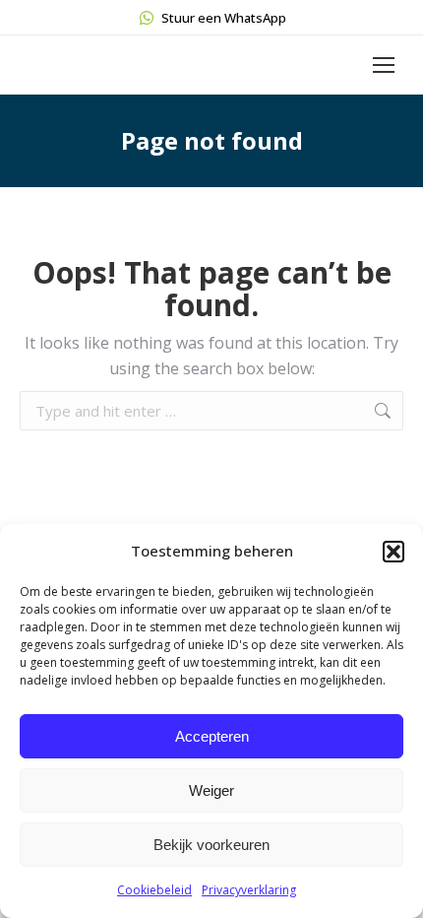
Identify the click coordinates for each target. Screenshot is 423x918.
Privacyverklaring (249, 890)
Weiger (211, 790)
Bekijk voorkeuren (211, 844)
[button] (393, 551)
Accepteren (212, 736)
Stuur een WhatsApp (223, 18)
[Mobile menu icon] (383, 65)
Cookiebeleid (154, 890)
